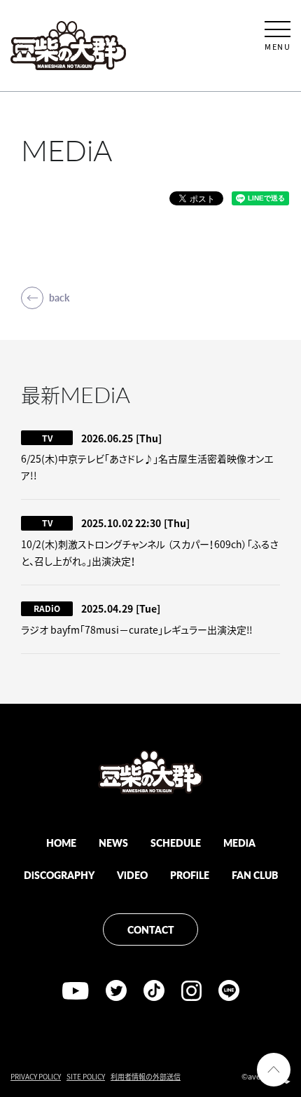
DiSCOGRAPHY (59, 875)
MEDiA (239, 843)
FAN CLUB (255, 875)
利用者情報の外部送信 (146, 1076)
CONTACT (150, 929)
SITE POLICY (85, 1076)
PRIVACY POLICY (35, 1076)
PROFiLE (189, 875)
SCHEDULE (175, 843)
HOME (61, 843)
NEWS (113, 843)
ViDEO (132, 875)
